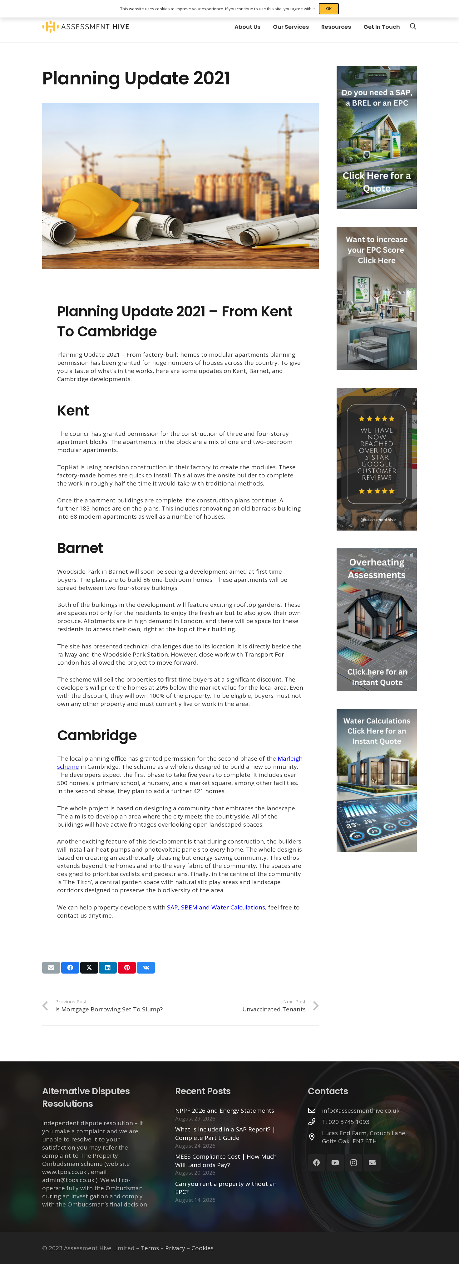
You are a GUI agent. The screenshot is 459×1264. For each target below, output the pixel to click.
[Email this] (51, 968)
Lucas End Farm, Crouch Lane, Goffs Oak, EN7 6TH (364, 1137)
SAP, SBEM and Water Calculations (216, 907)
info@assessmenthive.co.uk (360, 1110)
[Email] (372, 1162)
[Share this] (70, 968)
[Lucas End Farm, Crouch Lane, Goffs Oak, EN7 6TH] (315, 1137)
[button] (413, 26)
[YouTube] (335, 1162)
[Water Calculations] (377, 780)
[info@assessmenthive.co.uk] (315, 1110)
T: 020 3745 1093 (345, 1122)
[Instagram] (353, 1162)
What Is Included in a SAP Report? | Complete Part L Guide (225, 1133)
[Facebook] (316, 1162)
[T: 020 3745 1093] (315, 1122)
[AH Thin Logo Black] (85, 26)
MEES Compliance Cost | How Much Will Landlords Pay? (226, 1160)
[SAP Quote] (377, 137)
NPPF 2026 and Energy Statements (224, 1110)
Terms (150, 1248)
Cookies (202, 1248)
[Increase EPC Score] (377, 298)
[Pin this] (127, 968)
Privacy (175, 1248)
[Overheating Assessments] (377, 619)
